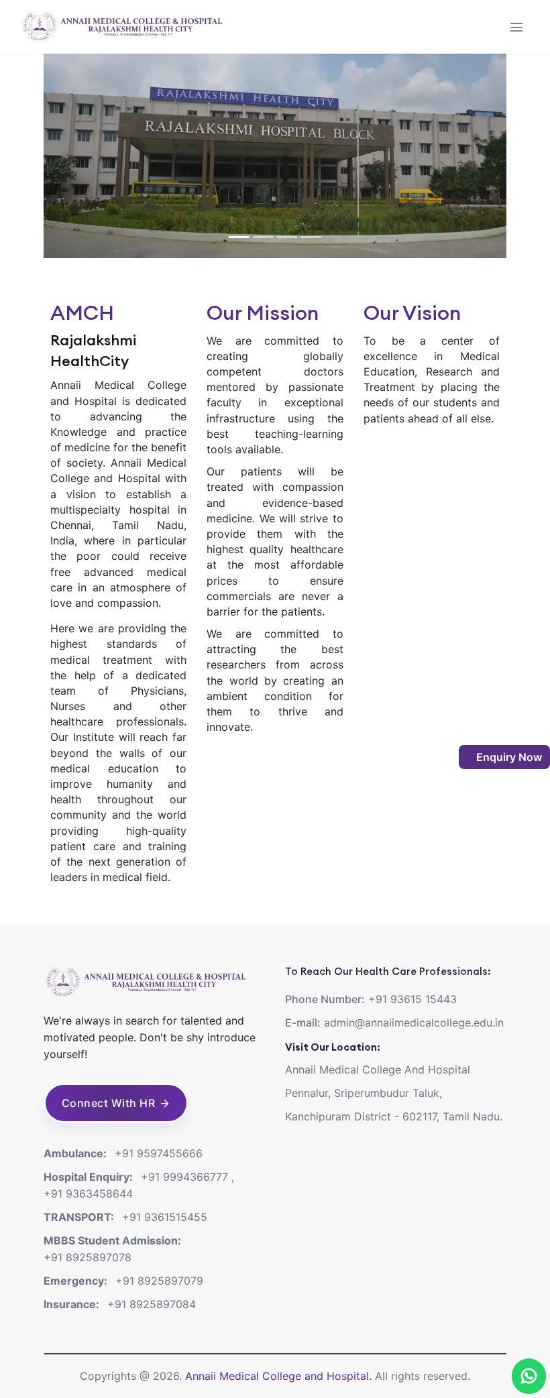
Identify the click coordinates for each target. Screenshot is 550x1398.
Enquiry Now (508, 757)
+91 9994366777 (184, 1176)
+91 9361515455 (164, 1217)
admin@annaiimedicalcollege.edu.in (414, 1022)
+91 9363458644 (88, 1193)
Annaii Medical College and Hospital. (280, 1376)
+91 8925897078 (87, 1257)
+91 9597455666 (159, 1153)
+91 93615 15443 (412, 999)
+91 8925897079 (159, 1280)
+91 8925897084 (151, 1304)
